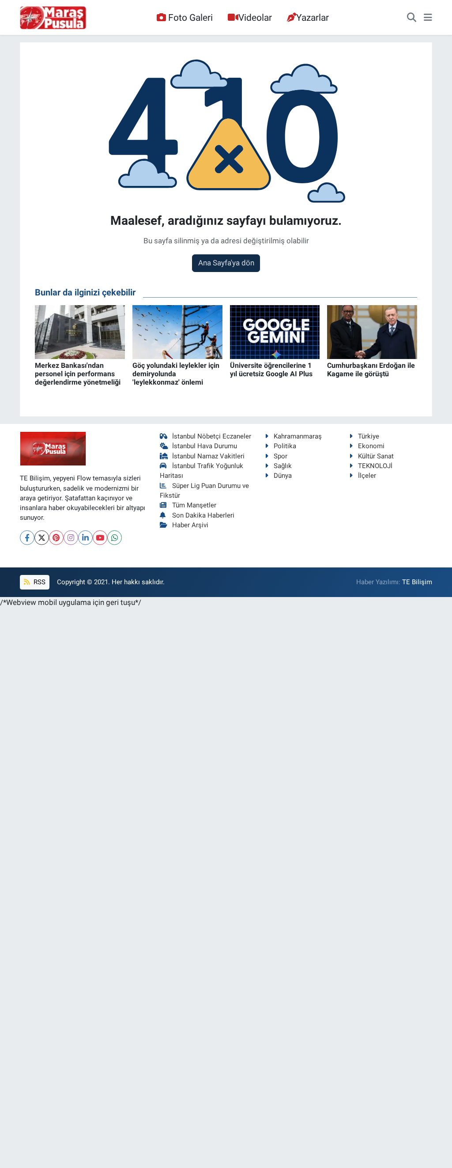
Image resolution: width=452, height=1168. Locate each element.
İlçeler (367, 476)
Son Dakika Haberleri (203, 515)
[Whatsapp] (114, 537)
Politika (285, 446)
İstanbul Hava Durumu (204, 446)
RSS (38, 582)
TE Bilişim (417, 582)
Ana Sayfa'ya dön (226, 262)
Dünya (283, 476)
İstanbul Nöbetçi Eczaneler (211, 436)
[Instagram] (71, 537)
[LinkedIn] (85, 537)
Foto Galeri (190, 17)
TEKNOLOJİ (375, 466)
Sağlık (283, 466)
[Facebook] (27, 537)
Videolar (255, 17)
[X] (41, 537)
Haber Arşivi (190, 525)
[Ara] (411, 17)
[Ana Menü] (428, 17)
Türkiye (368, 436)
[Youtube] (100, 537)
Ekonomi (371, 446)
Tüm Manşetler (194, 505)
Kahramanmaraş (298, 436)
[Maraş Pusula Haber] (53, 17)
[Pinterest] (56, 537)
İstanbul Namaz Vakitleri (208, 456)
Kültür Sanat (376, 456)
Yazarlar (312, 17)
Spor (280, 456)
